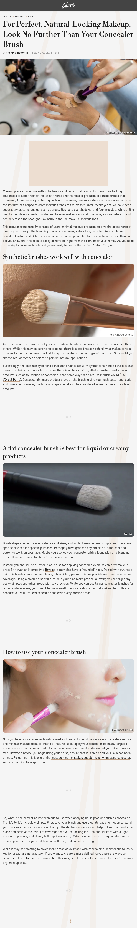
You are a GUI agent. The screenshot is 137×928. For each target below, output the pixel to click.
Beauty (7, 17)
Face (31, 17)
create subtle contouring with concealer (29, 858)
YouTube (128, 534)
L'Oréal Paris (11, 379)
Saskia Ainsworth (17, 52)
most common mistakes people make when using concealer (90, 758)
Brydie (49, 570)
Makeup (19, 17)
